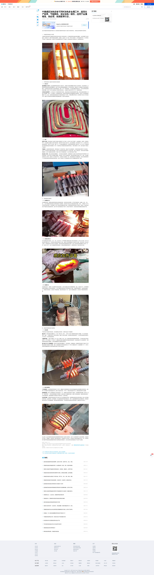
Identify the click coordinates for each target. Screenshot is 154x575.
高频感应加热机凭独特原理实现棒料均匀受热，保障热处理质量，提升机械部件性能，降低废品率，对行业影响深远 (59, 472)
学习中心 (36, 552)
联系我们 (94, 549)
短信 (62, 565)
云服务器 (54, 560)
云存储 (105, 560)
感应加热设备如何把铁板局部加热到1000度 (52, 502)
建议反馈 (137, 4)
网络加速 (80, 560)
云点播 (80, 565)
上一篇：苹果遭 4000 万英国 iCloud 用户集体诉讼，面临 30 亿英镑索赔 (53, 451)
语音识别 (113, 563)
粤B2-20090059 (79, 571)
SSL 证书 (105, 563)
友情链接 (94, 550)
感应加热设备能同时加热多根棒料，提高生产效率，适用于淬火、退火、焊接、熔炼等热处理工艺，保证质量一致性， (59, 461)
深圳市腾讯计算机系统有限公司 (65, 571)
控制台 (142, 4)
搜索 (141, 7)
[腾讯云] (3, 4)
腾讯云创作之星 (75, 549)
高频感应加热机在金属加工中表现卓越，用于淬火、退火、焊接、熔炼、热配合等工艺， (59, 476)
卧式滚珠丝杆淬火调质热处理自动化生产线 (52, 520)
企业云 (63, 563)
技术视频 (36, 550)
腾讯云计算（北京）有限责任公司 (70, 572)
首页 (2, 7)
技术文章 (36, 546)
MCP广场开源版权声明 (96, 552)
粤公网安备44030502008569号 (89, 571)
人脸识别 (46, 563)
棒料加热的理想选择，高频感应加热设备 (51, 531)
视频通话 (80, 563)
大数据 (88, 565)
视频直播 (113, 560)
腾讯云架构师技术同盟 (77, 547)
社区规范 (94, 546)
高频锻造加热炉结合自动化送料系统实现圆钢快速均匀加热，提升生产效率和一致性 (59, 509)
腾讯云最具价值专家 (76, 546)
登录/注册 (149, 4)
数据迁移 (113, 565)
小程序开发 (97, 565)
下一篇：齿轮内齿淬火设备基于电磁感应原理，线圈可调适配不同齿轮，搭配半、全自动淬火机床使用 (58, 453)
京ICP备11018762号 (85, 572)
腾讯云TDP (75, 550)
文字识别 (71, 565)
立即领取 (84, 25)
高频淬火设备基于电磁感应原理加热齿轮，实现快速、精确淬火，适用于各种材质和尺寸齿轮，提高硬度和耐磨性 (59, 469)
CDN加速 (71, 563)
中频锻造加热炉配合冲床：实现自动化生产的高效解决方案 (55, 516)
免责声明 (94, 547)
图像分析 (88, 563)
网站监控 (105, 565)
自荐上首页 (56, 549)
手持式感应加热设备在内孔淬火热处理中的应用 (52, 524)
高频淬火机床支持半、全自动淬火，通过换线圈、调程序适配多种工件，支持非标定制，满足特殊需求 (59, 505)
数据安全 (46, 565)
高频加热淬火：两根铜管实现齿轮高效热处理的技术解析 (54, 498)
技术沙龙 (36, 549)
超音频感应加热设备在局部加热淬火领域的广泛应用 (53, 483)
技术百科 (36, 554)
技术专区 (36, 555)
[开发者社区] (10, 4)
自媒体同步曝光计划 (57, 546)
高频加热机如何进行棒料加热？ (49, 527)
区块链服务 (63, 560)
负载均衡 (54, 565)
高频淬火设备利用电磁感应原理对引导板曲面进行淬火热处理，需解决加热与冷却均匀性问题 (59, 491)
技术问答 (36, 547)
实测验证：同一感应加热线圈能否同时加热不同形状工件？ (55, 513)
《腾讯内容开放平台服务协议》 (79, 445)
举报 (88, 18)
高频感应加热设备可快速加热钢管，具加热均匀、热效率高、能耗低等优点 (57, 480)
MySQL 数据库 (98, 563)
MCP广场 (27, 7)
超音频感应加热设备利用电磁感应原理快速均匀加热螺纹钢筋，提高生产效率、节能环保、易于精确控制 (59, 487)
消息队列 (71, 560)
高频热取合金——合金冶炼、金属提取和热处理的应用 (54, 494)
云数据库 (88, 560)
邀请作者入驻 (56, 547)
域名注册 (46, 560)
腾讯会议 (54, 563)
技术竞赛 (55, 550)
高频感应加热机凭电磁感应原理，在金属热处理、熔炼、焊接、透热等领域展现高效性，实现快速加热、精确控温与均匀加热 (59, 465)
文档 (134, 4)
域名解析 (97, 560)
